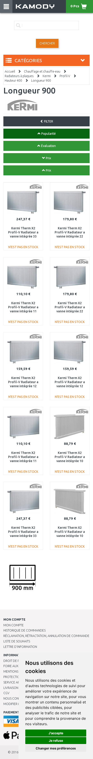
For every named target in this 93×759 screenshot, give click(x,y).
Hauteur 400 (13, 80)
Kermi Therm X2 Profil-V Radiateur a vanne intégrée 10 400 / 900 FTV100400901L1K (70, 536)
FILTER (48, 121)
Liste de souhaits (16, 641)
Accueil (10, 71)
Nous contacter (16, 698)
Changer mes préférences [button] (56, 748)
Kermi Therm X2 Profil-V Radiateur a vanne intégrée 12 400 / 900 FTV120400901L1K (23, 386)
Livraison (10, 688)
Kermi (47, 76)
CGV (6, 693)
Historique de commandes (24, 630)
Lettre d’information (20, 647)
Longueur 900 (41, 80)
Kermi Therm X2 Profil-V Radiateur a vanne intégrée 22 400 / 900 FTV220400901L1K (70, 311)
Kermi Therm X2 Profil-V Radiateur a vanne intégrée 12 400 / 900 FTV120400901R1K (70, 386)
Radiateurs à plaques (19, 76)
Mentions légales (17, 671)
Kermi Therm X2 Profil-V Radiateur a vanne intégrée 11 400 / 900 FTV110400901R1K (23, 311)
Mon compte (13, 625)
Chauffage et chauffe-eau (42, 71)
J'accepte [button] (56, 733)
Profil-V (65, 76)
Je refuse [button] (56, 740)
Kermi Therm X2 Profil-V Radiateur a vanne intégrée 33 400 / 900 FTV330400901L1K (23, 536)
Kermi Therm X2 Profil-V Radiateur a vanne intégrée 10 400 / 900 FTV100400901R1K (70, 461)
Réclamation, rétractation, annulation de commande (46, 636)
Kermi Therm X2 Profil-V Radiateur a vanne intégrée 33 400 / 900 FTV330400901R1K (23, 236)
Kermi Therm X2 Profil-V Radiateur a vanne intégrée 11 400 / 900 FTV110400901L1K (23, 461)
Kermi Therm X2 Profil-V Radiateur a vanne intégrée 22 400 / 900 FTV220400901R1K (70, 236)
